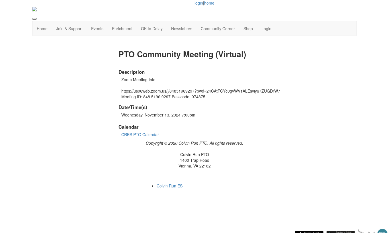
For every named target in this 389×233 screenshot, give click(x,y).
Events (97, 28)
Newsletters (181, 28)
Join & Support (69, 28)
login (199, 3)
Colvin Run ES (170, 186)
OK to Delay (152, 28)
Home (42, 28)
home (209, 3)
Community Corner (218, 28)
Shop (248, 28)
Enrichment (122, 28)
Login (266, 28)
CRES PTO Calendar (140, 134)
